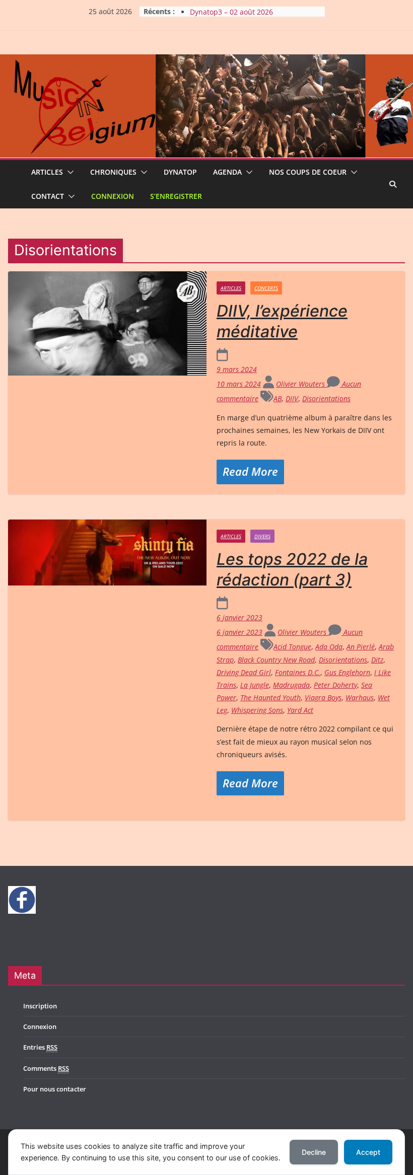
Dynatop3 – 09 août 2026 (231, 10)
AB (277, 398)
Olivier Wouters (301, 384)
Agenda (227, 172)
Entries (40, 1047)
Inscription (40, 1005)
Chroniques (113, 172)
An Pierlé (361, 646)
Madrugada (291, 685)
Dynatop (180, 172)
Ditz (377, 660)
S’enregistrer (176, 196)
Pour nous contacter (54, 1088)
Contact (47, 196)
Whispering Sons (257, 710)
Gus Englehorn (347, 672)
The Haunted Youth (270, 697)
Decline (314, 1152)
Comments (46, 1068)
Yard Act (300, 710)
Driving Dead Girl (244, 672)
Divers (262, 536)
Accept (368, 1152)
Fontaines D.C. (297, 672)
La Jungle (254, 685)
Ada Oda (328, 646)
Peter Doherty (335, 685)
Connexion (112, 196)
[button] (68, 172)
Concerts (266, 287)
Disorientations (326, 398)
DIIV (292, 398)
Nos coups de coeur (308, 172)
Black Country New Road (276, 660)
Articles (47, 172)
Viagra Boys (323, 697)
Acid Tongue (292, 646)
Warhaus (360, 697)
